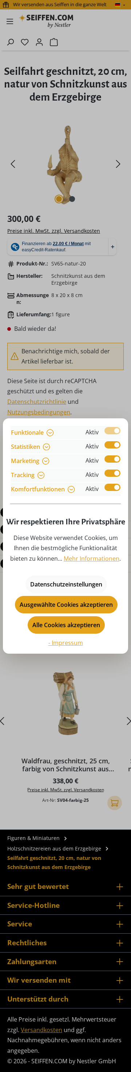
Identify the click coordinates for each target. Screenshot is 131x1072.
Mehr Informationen (91, 559)
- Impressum (65, 643)
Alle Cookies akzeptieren (66, 625)
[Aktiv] (112, 430)
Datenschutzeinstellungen (66, 584)
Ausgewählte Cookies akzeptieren (66, 605)
